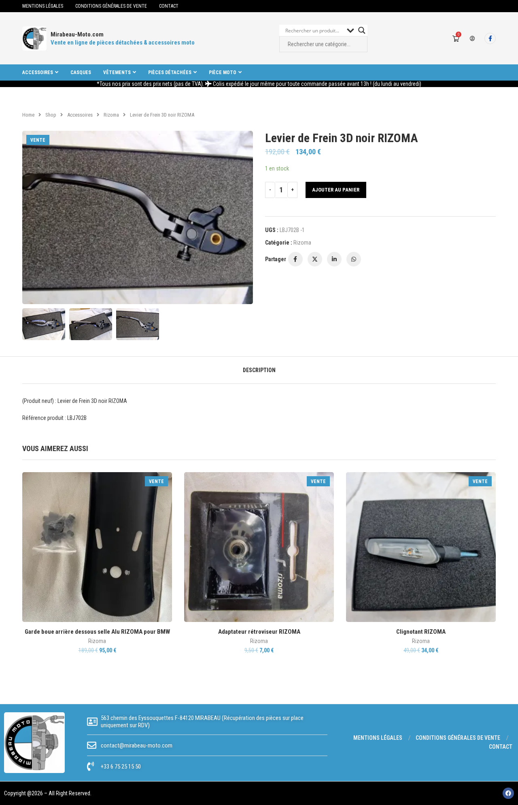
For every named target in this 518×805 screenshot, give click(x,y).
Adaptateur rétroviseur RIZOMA (259, 631)
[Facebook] (490, 38)
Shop (50, 115)
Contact (168, 6)
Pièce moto (222, 72)
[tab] (259, 370)
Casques (80, 72)
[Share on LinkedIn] (334, 259)
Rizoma (111, 115)
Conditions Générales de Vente (111, 6)
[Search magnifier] (361, 30)
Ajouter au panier (335, 190)
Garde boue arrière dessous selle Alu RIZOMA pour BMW (97, 631)
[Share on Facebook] (295, 259)
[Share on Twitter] (315, 259)
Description (259, 370)
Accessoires (37, 72)
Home (28, 115)
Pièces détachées (169, 72)
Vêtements (117, 72)
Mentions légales (42, 6)
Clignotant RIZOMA (421, 631)
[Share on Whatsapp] (353, 259)
